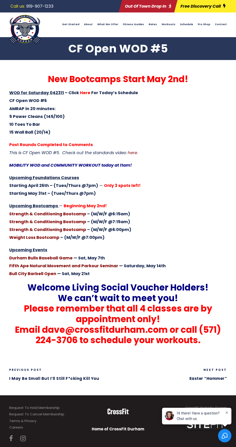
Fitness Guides (133, 24)
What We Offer (107, 24)
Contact (221, 24)
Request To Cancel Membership (36, 414)
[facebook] (11, 438)
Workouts (168, 24)
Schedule (186, 24)
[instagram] (23, 438)
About (88, 24)
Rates (153, 24)
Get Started (70, 24)
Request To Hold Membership (34, 407)
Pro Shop (204, 24)
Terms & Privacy (22, 420)
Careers (16, 427)
